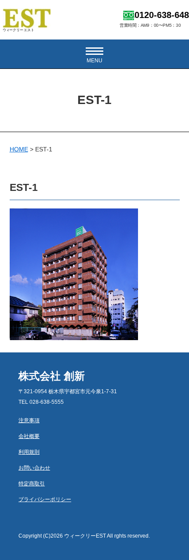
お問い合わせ (34, 468)
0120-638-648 (161, 15)
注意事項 (29, 420)
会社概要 (29, 436)
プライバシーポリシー (44, 499)
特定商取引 (31, 484)
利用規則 (29, 452)
